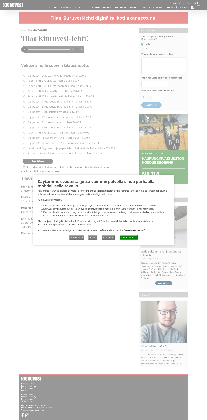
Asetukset (108, 237)
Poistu (93, 237)
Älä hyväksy (77, 237)
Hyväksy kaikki (128, 237)
